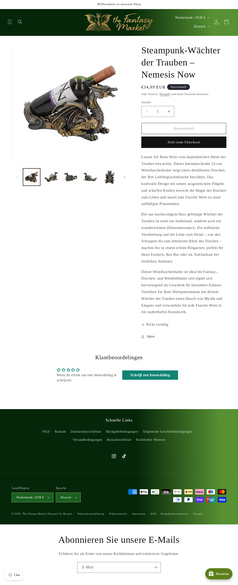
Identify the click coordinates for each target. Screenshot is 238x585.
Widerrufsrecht (118, 513)
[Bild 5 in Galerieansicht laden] (109, 177)
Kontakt (60, 431)
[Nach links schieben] (17, 177)
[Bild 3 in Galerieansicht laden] (70, 177)
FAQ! (46, 431)
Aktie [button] (151, 336)
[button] (10, 22)
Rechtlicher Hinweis (150, 439)
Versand (164, 94)
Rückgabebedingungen (122, 431)
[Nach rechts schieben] (124, 177)
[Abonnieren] (155, 567)
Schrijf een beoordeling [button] (150, 375)
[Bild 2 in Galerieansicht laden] (51, 177)
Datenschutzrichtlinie (86, 431)
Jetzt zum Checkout (184, 142)
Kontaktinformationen (174, 513)
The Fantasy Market (35, 513)
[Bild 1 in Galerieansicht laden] (31, 177)
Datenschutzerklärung (90, 513)
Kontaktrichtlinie (119, 439)
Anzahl (146, 102)
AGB (153, 513)
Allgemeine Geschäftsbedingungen (167, 431)
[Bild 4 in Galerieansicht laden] (90, 177)
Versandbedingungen (87, 439)
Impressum (138, 513)
